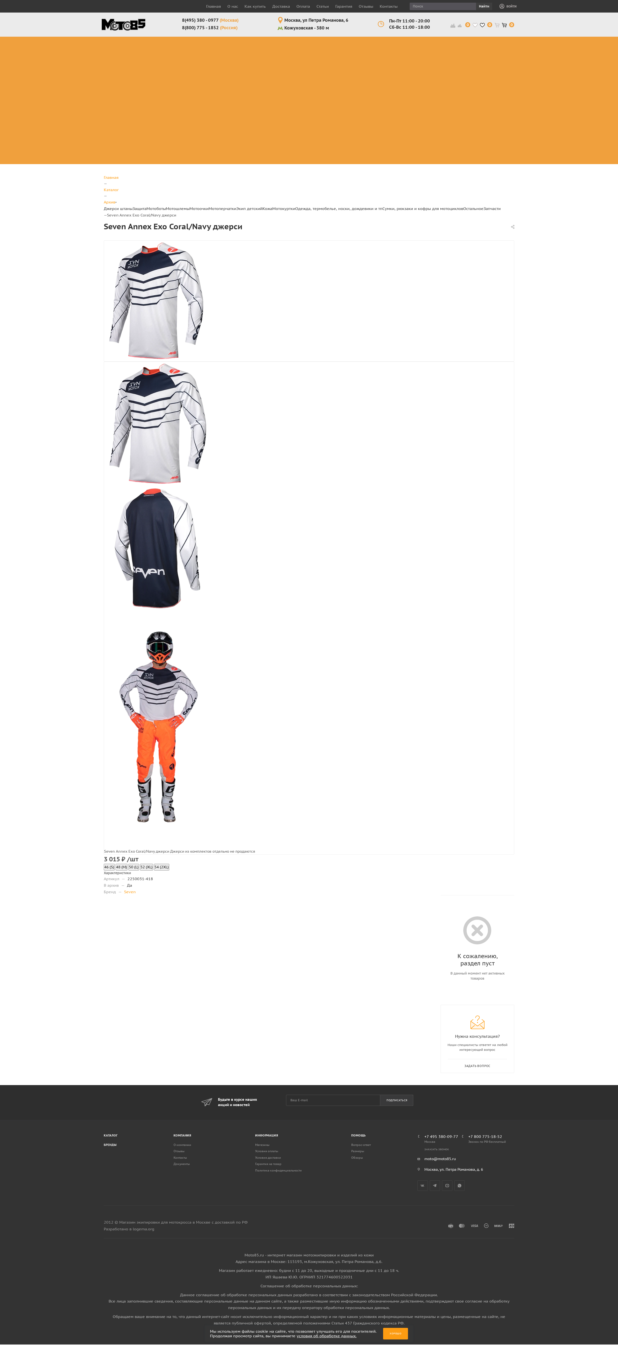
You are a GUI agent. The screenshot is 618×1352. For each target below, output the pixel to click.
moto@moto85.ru (440, 1159)
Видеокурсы (522, 85)
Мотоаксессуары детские (352, 158)
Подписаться (396, 1100)
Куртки (385, 45)
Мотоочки (199, 208)
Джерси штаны (118, 208)
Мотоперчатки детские (349, 146)
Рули (550, 51)
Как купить (255, 6)
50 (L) (134, 867)
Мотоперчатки (222, 208)
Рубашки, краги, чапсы (387, 79)
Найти (484, 6)
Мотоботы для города (192, 53)
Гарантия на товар (268, 1164)
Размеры (357, 1151)
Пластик (553, 97)
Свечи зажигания (556, 106)
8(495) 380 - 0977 (210, 20)
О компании (182, 1145)
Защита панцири (151, 39)
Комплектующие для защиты (152, 94)
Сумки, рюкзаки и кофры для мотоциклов (422, 208)
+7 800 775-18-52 (485, 1136)
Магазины (262, 1145)
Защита (140, 208)
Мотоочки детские (344, 100)
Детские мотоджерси (347, 123)
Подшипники (558, 143)
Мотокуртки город (417, 59)
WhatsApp (459, 1185)
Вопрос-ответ (361, 1145)
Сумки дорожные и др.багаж (492, 62)
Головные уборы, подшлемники (459, 59)
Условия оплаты (266, 1151)
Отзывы (366, 6)
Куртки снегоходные (419, 71)
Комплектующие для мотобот (195, 65)
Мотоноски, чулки (453, 94)
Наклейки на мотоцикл (558, 65)
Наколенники (148, 62)
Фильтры (554, 126)
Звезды (553, 56)
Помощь (358, 1135)
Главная (213, 6)
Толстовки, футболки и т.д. (453, 74)
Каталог (111, 1135)
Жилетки (387, 62)
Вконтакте (422, 1185)
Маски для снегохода (275, 82)
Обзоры (357, 1157)
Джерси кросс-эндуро (117, 77)
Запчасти (492, 208)
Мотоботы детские (345, 77)
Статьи (322, 6)
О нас (232, 6)
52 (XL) (146, 867)
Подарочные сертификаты (523, 77)
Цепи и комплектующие (563, 134)
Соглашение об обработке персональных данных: (309, 1285)
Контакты (389, 6)
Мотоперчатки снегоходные (311, 65)
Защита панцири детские (351, 53)
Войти (511, 6)
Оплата (303, 6)
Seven (130, 891)
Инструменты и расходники (561, 42)
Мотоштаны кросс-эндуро (113, 62)
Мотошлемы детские (347, 88)
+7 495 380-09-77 (441, 1136)
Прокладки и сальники (558, 77)
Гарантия (343, 6)
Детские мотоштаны (346, 134)
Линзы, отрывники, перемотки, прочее (276, 65)
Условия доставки (268, 1157)
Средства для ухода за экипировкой (523, 45)
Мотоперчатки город (311, 53)
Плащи (385, 68)
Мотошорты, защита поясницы (155, 77)
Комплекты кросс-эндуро (113, 45)
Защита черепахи (144, 48)
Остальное (473, 208)
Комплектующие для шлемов (239, 53)
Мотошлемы (178, 208)
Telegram (435, 1185)
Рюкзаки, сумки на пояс (489, 45)
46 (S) (109, 867)
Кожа (267, 208)
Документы (182, 1164)
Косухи (385, 39)
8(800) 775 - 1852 (210, 27)
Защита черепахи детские (353, 65)
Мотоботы (156, 208)
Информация (266, 1135)
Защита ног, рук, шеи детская (351, 42)
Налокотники (148, 68)
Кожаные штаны (388, 53)
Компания (182, 1135)
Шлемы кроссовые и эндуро (241, 42)
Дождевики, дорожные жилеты (453, 45)
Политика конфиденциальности (278, 1170)
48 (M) (121, 867)
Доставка (281, 6)
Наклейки (519, 56)
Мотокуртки (283, 208)
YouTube (447, 1185)
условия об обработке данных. (327, 1335)
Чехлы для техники (520, 65)
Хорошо (395, 1333)
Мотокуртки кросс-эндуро (417, 45)
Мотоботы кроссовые (189, 42)
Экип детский (249, 208)
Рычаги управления (557, 88)
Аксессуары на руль (561, 117)
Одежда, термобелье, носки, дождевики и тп (338, 208)
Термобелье (454, 85)
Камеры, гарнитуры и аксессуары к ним (523, 100)
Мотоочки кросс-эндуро (274, 45)
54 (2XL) (161, 867)
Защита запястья (152, 85)
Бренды (110, 1145)
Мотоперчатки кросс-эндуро (311, 42)
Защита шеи (147, 56)
